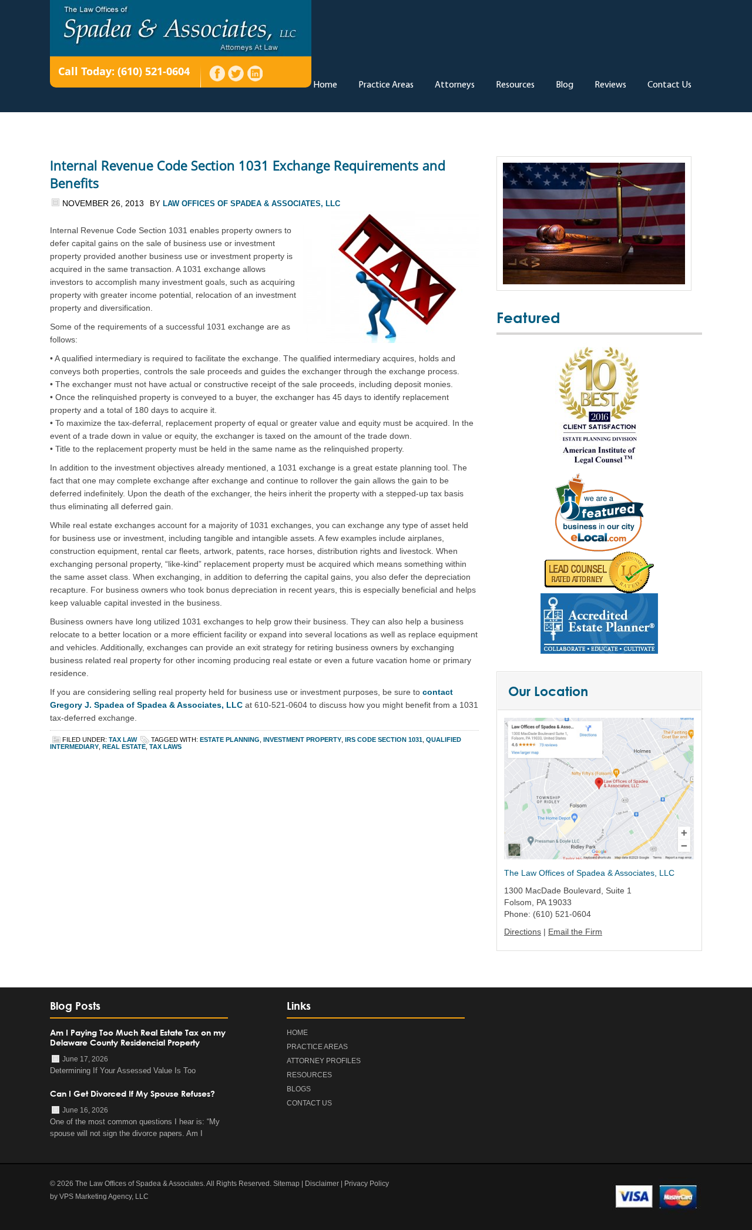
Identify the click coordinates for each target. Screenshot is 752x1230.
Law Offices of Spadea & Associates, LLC (251, 203)
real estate (124, 746)
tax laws (165, 746)
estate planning (230, 739)
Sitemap (286, 1183)
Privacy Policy (366, 1183)
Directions (522, 931)
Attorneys (455, 85)
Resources (515, 85)
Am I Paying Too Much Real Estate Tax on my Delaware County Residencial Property (138, 1037)
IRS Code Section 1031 (383, 739)
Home (325, 85)
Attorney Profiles (324, 1061)
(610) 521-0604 (154, 71)
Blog (564, 85)
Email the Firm (575, 931)
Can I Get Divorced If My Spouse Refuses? (132, 1093)
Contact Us (669, 85)
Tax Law (123, 739)
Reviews (610, 85)
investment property (302, 739)
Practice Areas (386, 85)
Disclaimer (322, 1183)
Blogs (299, 1089)
